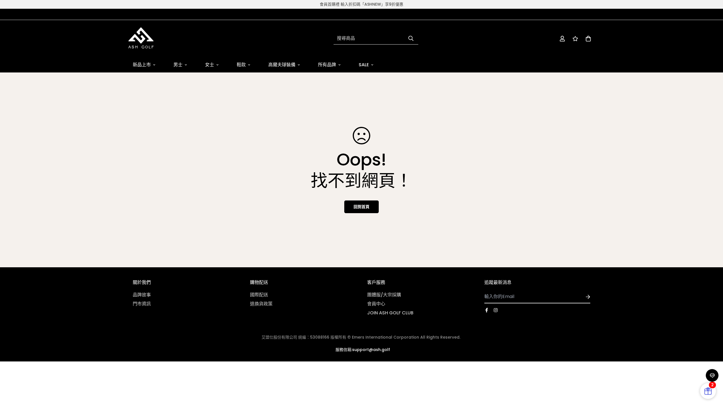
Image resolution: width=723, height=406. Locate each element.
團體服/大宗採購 (384, 295)
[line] (712, 375)
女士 (209, 64)
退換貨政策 (261, 304)
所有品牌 (327, 64)
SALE (364, 64)
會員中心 (376, 304)
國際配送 (259, 295)
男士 (177, 64)
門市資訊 (142, 304)
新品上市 (142, 64)
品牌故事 (142, 295)
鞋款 (241, 64)
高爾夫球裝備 (281, 64)
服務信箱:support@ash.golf (363, 349)
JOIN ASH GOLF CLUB (390, 313)
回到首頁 (361, 206)
